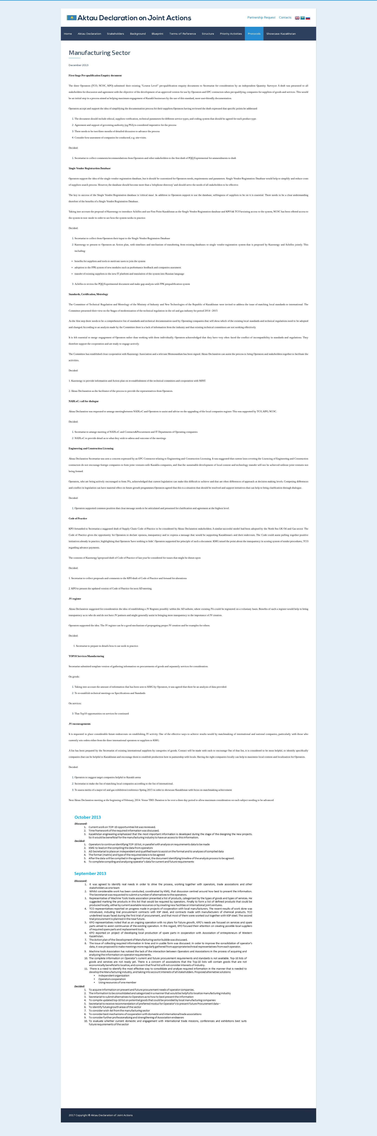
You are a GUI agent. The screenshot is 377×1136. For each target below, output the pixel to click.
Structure (208, 33)
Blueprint (157, 33)
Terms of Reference (182, 33)
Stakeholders (115, 33)
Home (68, 33)
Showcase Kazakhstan (281, 33)
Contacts (285, 17)
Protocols (254, 33)
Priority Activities (231, 33)
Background (138, 33)
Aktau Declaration (89, 33)
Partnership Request (261, 17)
